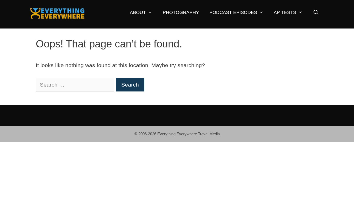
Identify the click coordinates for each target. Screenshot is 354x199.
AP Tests (285, 12)
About (138, 12)
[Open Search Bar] (316, 12)
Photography (181, 12)
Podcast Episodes (233, 12)
